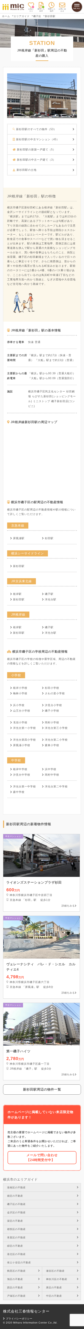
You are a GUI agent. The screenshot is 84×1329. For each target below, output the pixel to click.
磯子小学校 (52, 710)
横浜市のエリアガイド (20, 1179)
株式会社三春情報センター (26, 1311)
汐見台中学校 (21, 774)
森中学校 (18, 791)
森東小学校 (52, 745)
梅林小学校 (20, 693)
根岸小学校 (20, 687)
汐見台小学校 (53, 705)
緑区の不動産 (15, 1245)
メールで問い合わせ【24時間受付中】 (42, 1157)
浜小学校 (18, 705)
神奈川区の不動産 (56, 1279)
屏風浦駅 (18, 538)
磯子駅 (49, 593)
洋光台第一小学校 (24, 727)
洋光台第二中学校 (56, 786)
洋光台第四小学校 (24, 739)
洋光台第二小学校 (56, 739)
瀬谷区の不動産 (55, 1270)
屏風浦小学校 (21, 745)
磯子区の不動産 (16, 1204)
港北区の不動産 (16, 1254)
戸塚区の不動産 (16, 1295)
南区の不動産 (15, 1195)
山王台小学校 (21, 710)
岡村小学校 (52, 722)
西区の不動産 (15, 1287)
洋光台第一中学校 (24, 786)
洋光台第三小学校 (56, 727)
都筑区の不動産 (16, 1229)
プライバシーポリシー (19, 1318)
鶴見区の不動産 (16, 1270)
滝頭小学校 (20, 722)
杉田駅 (49, 538)
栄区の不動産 (15, 1220)
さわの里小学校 (55, 693)
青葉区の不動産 (16, 1237)
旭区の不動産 (15, 1279)
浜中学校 (50, 769)
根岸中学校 (20, 769)
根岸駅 (17, 593)
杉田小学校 (52, 687)
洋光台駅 (50, 599)
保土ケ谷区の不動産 (19, 1262)
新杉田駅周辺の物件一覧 (42, 1089)
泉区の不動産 (54, 1287)
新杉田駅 (18, 566)
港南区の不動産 (16, 1187)
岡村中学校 (52, 774)
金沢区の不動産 (16, 1212)
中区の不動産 (54, 1295)
